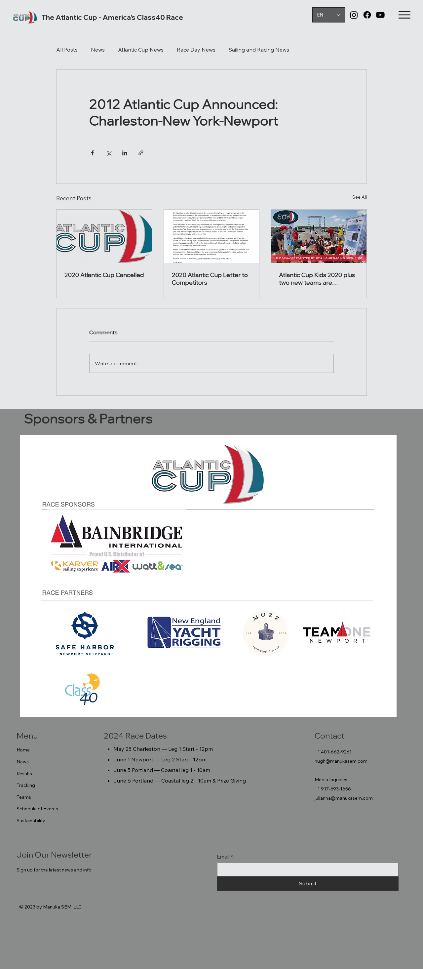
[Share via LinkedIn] (125, 153)
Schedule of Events (37, 809)
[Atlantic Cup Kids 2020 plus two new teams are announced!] (318, 236)
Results (24, 774)
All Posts (67, 49)
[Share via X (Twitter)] (108, 153)
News (98, 49)
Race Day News (196, 49)
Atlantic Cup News (141, 49)
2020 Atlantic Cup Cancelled (104, 275)
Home (23, 750)
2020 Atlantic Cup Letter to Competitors (210, 278)
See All (359, 197)
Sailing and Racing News (259, 49)
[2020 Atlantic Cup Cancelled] (104, 236)
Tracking (26, 785)
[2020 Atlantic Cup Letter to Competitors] (211, 236)
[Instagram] (354, 15)
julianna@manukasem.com (344, 798)
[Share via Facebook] (92, 153)
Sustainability (31, 821)
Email (225, 857)
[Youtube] (380, 15)
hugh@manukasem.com (341, 761)
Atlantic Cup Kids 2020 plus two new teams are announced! (317, 278)
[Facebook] (367, 15)
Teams (24, 797)
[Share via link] (141, 153)
